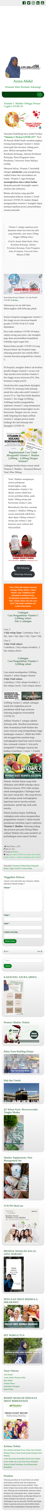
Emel (6, 923)
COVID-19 (21, 854)
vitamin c (12, 857)
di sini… (16, 300)
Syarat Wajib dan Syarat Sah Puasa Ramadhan (21, 1462)
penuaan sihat (30, 854)
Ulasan (7, 888)
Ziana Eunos (8, 1389)
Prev (6, 951)
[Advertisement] (23, 31)
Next (39, 951)
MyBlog (15, 852)
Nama (7, 915)
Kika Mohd (8, 1380)
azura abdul (13, 854)
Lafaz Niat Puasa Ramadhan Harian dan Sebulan (22, 1459)
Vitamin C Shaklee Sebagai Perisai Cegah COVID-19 (22, 105)
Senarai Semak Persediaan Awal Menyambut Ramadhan (20, 1465)
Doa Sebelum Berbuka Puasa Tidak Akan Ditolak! (22, 1450)
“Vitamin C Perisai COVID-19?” (20, 137)
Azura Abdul (23, 81)
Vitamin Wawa (9, 1383)
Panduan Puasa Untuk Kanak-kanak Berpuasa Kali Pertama (23, 1454)
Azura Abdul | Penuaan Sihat (14, 1378)
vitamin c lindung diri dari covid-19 (29, 857)
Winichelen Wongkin (11, 1386)
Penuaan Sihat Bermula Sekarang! (23, 86)
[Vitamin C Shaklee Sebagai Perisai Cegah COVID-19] (23, 119)
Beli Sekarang (23, 568)
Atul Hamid (8, 1375)
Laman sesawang (11, 932)
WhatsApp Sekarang (23, 574)
